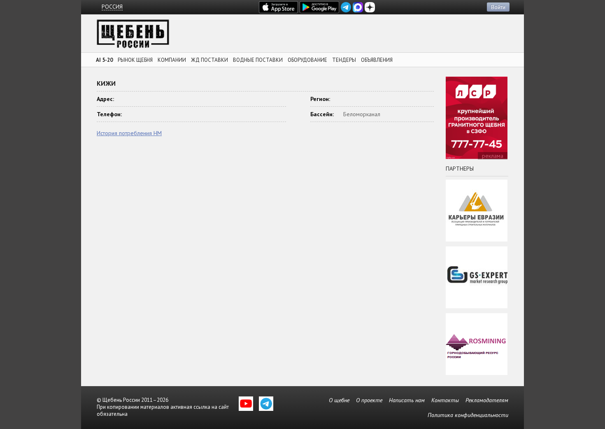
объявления (377, 59)
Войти (498, 7)
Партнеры (460, 168)
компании (172, 59)
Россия (112, 6)
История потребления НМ (129, 133)
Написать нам (407, 400)
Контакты (445, 400)
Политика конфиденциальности (468, 415)
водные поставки (258, 59)
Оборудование (307, 59)
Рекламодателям (486, 400)
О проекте (369, 400)
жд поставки (209, 59)
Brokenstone (133, 36)
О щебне (339, 400)
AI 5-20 (104, 59)
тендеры (344, 59)
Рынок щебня (135, 59)
